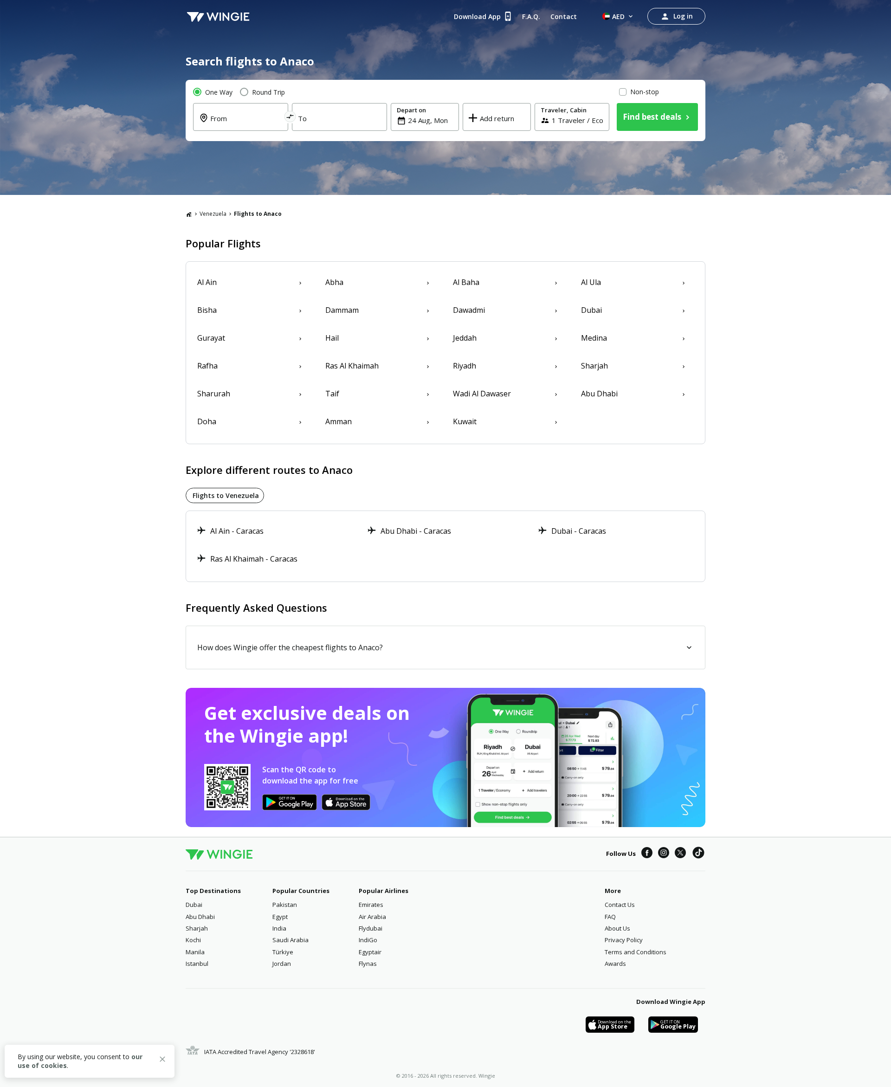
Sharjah (197, 928)
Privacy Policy (624, 940)
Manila (195, 952)
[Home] (189, 214)
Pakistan (284, 904)
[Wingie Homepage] (218, 16)
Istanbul (197, 963)
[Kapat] (162, 1061)
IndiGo (368, 940)
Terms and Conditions (635, 952)
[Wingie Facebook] (646, 854)
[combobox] (246, 124)
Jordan (281, 963)
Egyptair (370, 952)
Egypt (280, 916)
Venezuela (213, 214)
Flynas (368, 963)
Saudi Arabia (290, 940)
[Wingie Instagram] (663, 854)
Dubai (194, 904)
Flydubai (370, 928)
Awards (615, 963)
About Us (617, 928)
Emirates (371, 904)
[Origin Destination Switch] (290, 118)
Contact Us (620, 904)
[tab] (225, 495)
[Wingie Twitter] (680, 854)
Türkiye (282, 952)
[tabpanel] (445, 546)
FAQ (610, 916)
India (279, 928)
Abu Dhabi (200, 916)
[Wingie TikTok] (698, 854)
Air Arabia (372, 916)
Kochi (193, 940)
